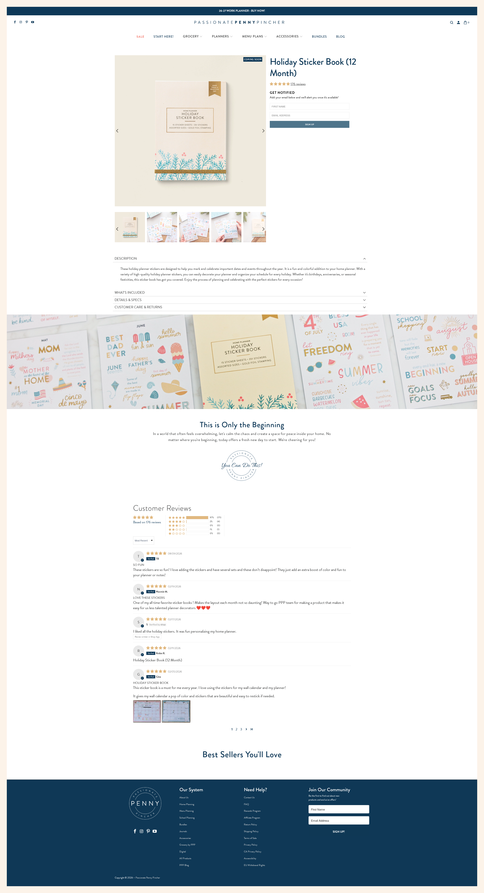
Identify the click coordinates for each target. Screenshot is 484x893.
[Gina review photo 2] (176, 711)
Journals (183, 831)
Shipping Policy (251, 831)
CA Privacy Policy (252, 851)
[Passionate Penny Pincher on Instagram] (20, 22)
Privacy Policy (250, 845)
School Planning (187, 818)
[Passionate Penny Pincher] (241, 22)
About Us (183, 797)
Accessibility (250, 858)
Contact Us (249, 797)
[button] (193, 37)
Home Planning (186, 804)
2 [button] (236, 729)
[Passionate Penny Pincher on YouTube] (32, 22)
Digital (182, 851)
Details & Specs (128, 299)
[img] (156, 553)
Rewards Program (252, 811)
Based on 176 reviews (147, 522)
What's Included (130, 292)
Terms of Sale (250, 838)
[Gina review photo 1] (147, 711)
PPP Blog (184, 865)
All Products (185, 858)
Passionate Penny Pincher (148, 878)
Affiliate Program (252, 818)
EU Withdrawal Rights (254, 865)
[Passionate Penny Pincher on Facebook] (14, 22)
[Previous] (118, 131)
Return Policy (250, 824)
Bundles (183, 824)
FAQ (246, 804)
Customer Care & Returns (138, 307)
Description (126, 258)
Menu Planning (186, 811)
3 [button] (241, 729)
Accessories (185, 838)
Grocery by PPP (187, 845)
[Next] (263, 131)
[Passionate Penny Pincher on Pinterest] (26, 22)
